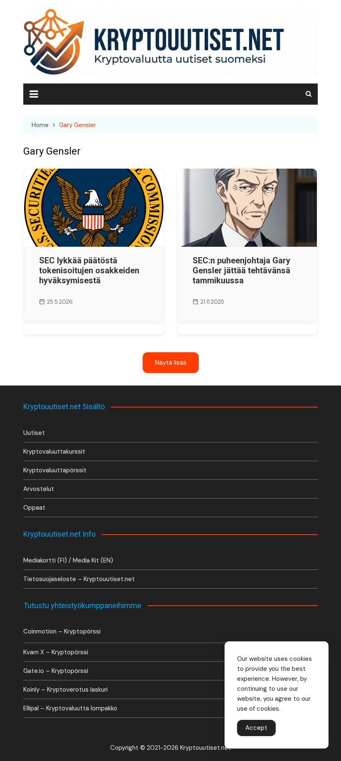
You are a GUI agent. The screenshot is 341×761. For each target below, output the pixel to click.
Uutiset (34, 433)
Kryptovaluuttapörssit (54, 470)
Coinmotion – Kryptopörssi (62, 631)
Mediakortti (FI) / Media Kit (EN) (68, 560)
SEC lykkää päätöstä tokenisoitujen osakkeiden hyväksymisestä (89, 270)
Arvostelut (38, 489)
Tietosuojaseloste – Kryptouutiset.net (79, 579)
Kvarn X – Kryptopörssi (55, 652)
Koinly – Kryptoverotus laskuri (65, 689)
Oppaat (34, 507)
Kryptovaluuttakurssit (54, 451)
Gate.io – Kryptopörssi (55, 671)
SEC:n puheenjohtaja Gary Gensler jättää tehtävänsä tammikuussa (241, 270)
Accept (256, 728)
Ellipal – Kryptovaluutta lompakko (70, 708)
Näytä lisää (170, 362)
